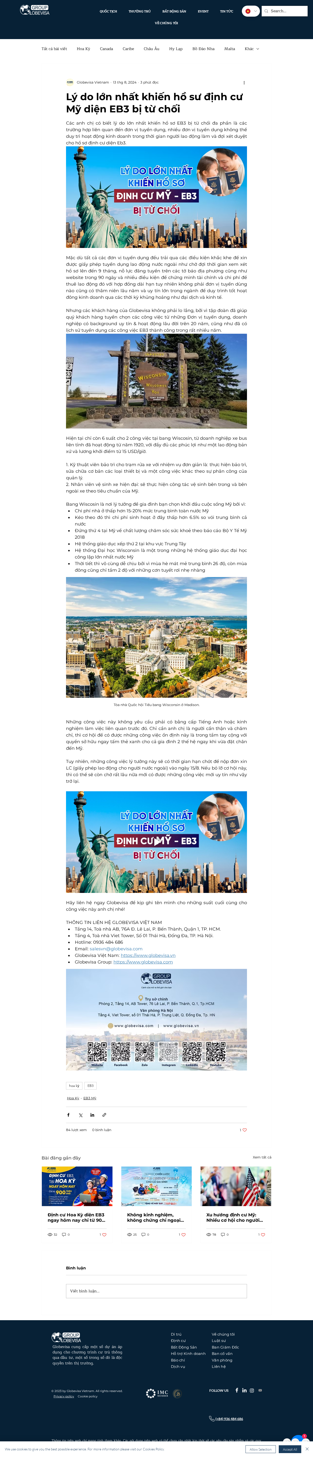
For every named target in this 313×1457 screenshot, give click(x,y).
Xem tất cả (262, 1157)
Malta (229, 49)
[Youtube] (260, 1390)
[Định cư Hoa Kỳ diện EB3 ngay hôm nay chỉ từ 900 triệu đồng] (77, 1186)
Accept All (290, 1449)
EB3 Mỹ (89, 1098)
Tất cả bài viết (54, 49)
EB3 (90, 1085)
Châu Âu (151, 49)
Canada (106, 49)
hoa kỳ (74, 1085)
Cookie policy (88, 1396)
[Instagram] (252, 1390)
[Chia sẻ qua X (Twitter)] (80, 1115)
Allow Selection (261, 1449)
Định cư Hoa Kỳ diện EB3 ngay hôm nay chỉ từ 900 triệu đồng (76, 1217)
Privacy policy (64, 1396)
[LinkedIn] (244, 1390)
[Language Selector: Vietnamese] (251, 11)
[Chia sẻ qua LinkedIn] (92, 1115)
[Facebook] (237, 1390)
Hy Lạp (176, 49)
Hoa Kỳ (83, 49)
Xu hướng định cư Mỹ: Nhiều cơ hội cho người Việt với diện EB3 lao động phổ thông (232, 1217)
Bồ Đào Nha (203, 49)
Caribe (128, 49)
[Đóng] (307, 1449)
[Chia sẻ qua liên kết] (104, 1115)
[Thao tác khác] (244, 82)
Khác (249, 49)
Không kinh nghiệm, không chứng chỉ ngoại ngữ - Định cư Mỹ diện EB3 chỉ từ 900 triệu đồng (156, 1217)
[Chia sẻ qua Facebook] (68, 1115)
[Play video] (156, 842)
